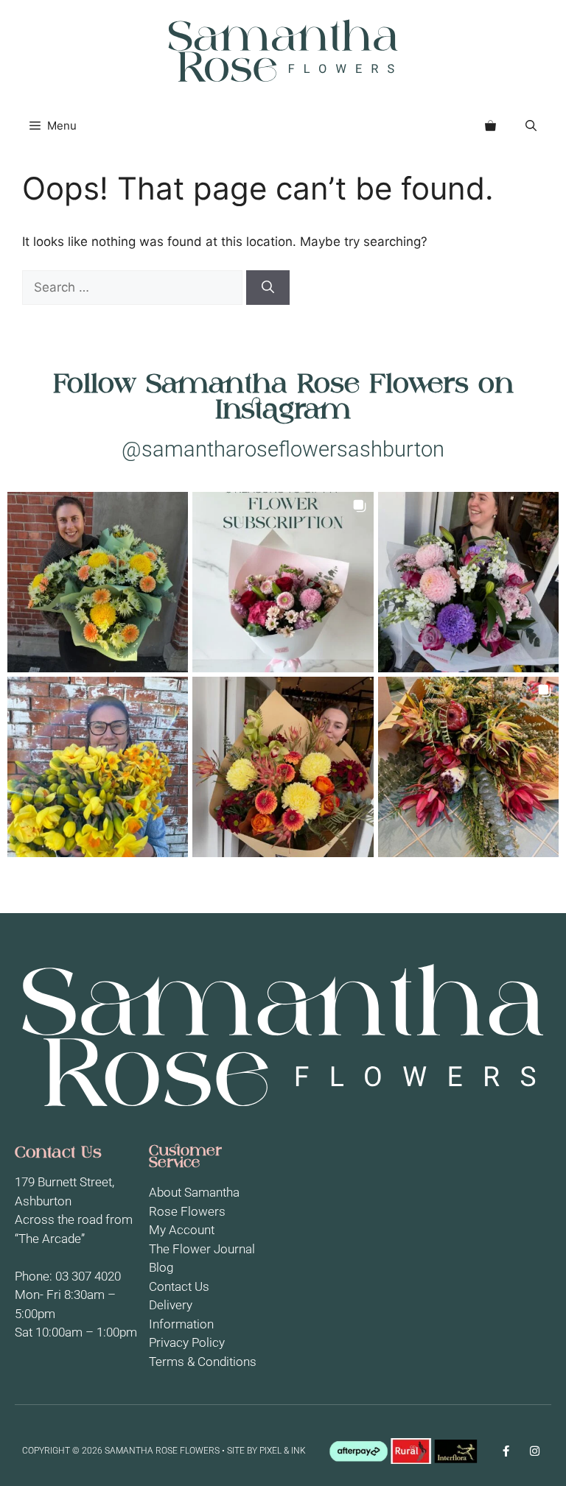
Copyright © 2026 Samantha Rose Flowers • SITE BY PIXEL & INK (164, 1450)
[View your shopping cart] (490, 126)
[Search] (268, 288)
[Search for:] (134, 287)
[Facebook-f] (505, 1451)
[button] (531, 126)
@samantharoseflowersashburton (283, 449)
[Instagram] (534, 1451)
